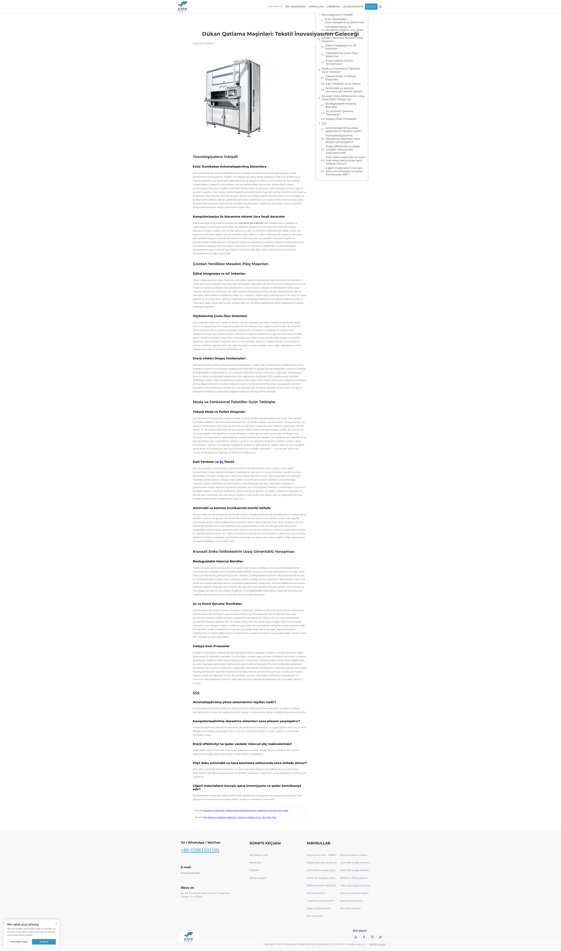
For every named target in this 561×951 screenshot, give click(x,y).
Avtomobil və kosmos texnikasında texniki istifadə (344, 90)
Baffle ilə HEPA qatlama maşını (355, 878)
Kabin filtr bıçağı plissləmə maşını (355, 870)
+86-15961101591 (200, 850)
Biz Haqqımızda (295, 6)
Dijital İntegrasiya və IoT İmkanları (340, 47)
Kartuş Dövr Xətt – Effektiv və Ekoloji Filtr (322, 855)
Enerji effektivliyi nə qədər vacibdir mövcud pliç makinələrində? (343, 149)
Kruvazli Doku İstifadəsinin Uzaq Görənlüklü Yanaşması (343, 97)
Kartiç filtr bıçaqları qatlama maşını (322, 878)
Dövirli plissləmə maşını (353, 855)
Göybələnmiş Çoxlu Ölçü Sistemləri (342, 54)
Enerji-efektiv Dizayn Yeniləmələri (339, 62)
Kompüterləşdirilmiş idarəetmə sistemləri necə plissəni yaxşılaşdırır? (343, 139)
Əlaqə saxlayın (353, 6)
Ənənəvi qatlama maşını (354, 893)
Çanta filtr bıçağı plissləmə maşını (355, 862)
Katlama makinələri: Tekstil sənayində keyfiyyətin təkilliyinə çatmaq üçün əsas (245, 810)
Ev (222, 462)
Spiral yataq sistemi (351, 900)
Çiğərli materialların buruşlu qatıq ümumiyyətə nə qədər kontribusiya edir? (344, 171)
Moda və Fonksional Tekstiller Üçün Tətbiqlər (341, 70)
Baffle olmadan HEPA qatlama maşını (322, 885)
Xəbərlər (333, 6)
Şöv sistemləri (315, 916)
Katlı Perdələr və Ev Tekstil (343, 83)
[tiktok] (380, 937)
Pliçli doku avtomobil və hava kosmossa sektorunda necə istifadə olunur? (345, 160)
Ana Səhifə (275, 6)
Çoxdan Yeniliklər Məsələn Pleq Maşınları (342, 39)
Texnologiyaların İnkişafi (337, 14)
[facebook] (364, 937)
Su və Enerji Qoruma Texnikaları (339, 113)
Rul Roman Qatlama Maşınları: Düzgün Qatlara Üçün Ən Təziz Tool (240, 817)
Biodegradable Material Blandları (340, 105)
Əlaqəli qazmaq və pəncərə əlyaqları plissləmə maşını (322, 862)
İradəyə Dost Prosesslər (341, 118)
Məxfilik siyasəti (377, 944)
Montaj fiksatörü (316, 893)
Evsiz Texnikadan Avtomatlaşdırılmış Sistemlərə (344, 21)
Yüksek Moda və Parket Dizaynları (340, 78)
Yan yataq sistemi (350, 908)
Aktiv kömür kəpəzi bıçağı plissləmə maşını (322, 870)
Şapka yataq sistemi (318, 908)
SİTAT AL (371, 6)
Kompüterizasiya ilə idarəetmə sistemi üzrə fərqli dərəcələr (344, 30)
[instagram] (372, 937)
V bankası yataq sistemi (320, 900)
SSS (324, 123)
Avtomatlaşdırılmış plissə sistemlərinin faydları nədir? (343, 129)
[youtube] (356, 937)
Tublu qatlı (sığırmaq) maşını (355, 885)
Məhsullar (316, 6)
